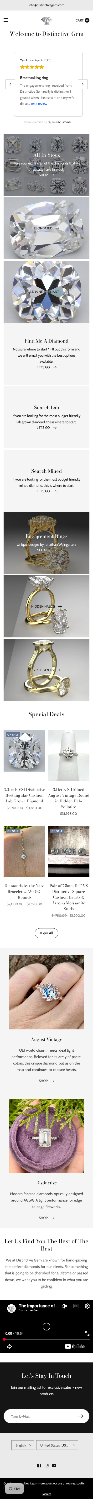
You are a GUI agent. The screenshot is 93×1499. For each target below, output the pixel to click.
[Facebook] (39, 1465)
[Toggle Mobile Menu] (9, 20)
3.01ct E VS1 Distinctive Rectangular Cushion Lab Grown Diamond (24, 795)
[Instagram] (46, 1465)
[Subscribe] (83, 1416)
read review (39, 103)
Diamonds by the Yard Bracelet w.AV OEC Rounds (25, 891)
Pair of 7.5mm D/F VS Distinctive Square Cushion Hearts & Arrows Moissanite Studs (69, 897)
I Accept (46, 1494)
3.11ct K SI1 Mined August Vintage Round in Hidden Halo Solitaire (68, 798)
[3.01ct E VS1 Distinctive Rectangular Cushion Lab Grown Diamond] (24, 755)
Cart (79, 20)
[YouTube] (54, 1465)
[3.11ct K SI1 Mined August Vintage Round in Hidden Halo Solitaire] (68, 755)
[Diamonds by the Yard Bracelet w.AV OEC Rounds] (24, 851)
